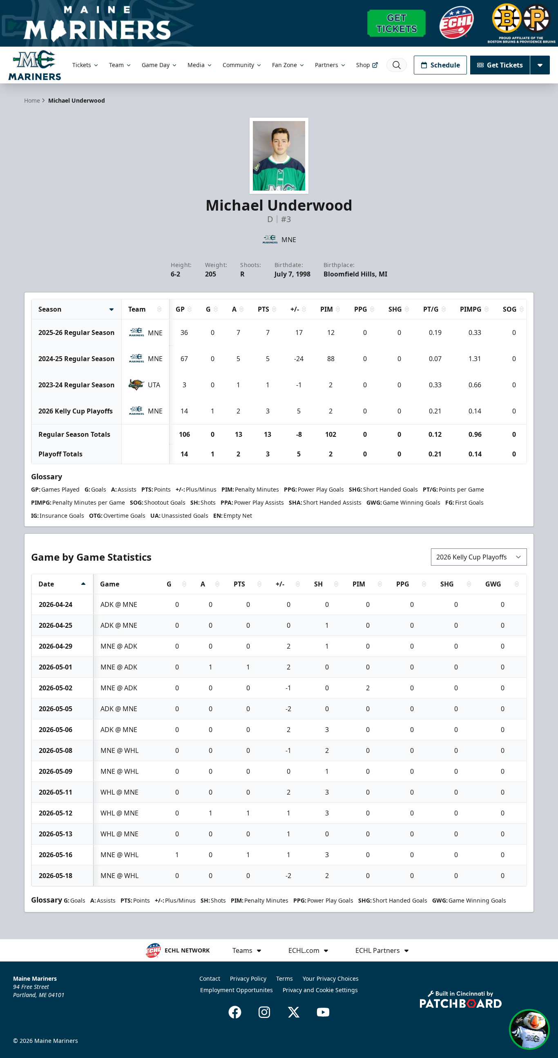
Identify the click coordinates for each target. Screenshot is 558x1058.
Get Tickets (505, 65)
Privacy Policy (248, 978)
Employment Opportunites (236, 990)
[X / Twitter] (293, 1012)
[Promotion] (279, 23)
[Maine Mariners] (34, 64)
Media (196, 65)
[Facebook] (234, 1012)
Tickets (81, 65)
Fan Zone (284, 65)
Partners (326, 65)
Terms (284, 978)
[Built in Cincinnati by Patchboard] (461, 999)
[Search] (396, 65)
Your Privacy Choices (331, 978)
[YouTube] (323, 1012)
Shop (363, 65)
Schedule (445, 65)
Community (238, 65)
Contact (209, 978)
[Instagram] (264, 1012)
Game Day (156, 65)
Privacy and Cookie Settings (320, 990)
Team (116, 65)
